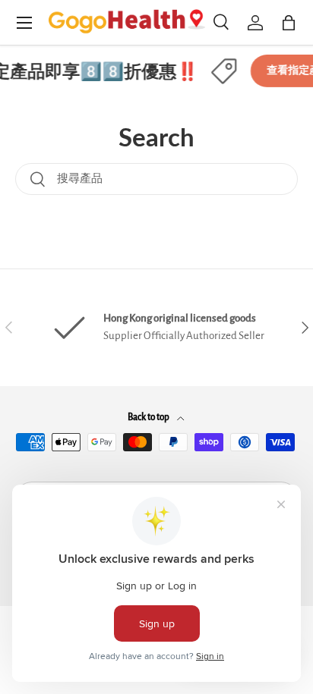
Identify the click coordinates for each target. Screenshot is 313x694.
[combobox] (156, 179)
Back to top (149, 417)
